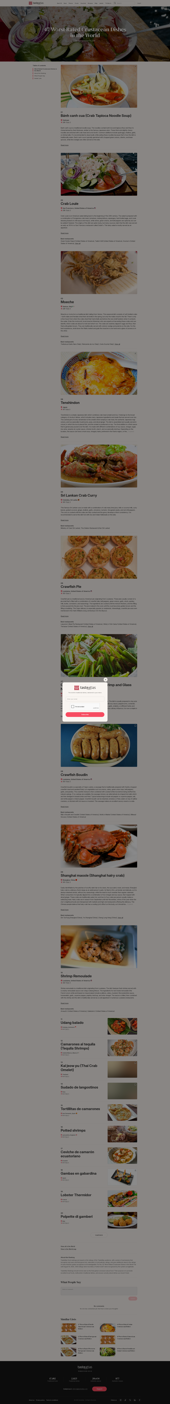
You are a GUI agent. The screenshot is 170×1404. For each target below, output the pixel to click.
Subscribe (85, 714)
